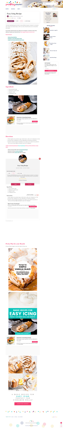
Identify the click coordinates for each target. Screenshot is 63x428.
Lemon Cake (17, 152)
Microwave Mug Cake (53, 50)
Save (9, 173)
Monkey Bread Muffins (12, 37)
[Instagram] (57, 9)
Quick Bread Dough (24, 149)
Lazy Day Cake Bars (19, 151)
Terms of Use (36, 425)
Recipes (7, 8)
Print (15, 184)
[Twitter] (55, 9)
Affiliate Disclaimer (31, 425)
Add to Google (20, 173)
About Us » (48, 22)
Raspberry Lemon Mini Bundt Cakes (15, 38)
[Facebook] (53, 9)
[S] (56, 4)
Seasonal (13, 8)
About (18, 8)
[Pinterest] (56, 9)
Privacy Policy (27, 425)
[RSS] (52, 9)
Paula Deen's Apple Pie (53, 30)
